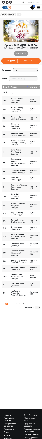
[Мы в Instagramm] (10, 2)
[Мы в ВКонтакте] (7, 2)
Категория (33, 87)
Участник (14, 87)
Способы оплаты (31, 415)
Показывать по (30, 308)
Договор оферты (31, 434)
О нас (6, 432)
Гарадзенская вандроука (10, 425)
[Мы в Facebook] (3, 2)
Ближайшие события (9, 419)
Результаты (28, 61)
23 (23, 304)
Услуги (7, 435)
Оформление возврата (29, 425)
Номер (5, 87)
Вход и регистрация (32, 2)
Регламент (21, 53)
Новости (7, 415)
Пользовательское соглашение (32, 430)
